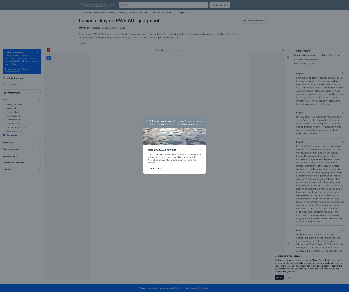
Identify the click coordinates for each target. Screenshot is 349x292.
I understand (155, 168)
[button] (200, 150)
